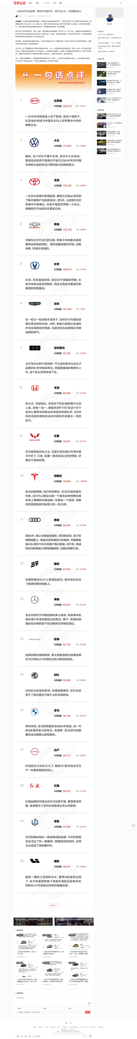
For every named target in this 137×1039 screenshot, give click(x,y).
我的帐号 (40, 1027)
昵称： (20, 1008)
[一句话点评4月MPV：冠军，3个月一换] (27, 941)
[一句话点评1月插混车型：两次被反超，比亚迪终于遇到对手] (54, 969)
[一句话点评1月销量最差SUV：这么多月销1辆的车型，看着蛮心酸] (80, 969)
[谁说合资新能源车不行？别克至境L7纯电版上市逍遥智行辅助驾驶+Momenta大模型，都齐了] (101, 151)
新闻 (30, 3)
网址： (71, 1008)
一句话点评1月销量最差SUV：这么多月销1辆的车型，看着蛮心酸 (79, 980)
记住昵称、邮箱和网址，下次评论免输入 (29, 1012)
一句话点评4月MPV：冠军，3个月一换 (27, 953)
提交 (88, 1012)
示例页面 (64, 1027)
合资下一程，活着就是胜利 (106, 34)
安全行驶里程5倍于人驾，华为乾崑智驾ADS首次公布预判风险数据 (114, 64)
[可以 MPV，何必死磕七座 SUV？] (101, 125)
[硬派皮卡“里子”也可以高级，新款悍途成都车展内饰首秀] (101, 116)
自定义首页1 (83, 1027)
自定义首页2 (92, 1027)
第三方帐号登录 (74, 1027)
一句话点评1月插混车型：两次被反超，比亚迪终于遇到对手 (53, 980)
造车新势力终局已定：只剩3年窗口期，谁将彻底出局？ (114, 82)
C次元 (54, 3)
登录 (59, 1027)
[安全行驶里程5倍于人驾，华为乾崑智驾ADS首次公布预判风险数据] (101, 63)
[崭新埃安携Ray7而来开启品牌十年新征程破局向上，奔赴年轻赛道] (101, 142)
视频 (60, 3)
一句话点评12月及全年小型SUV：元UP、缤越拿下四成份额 (79, 953)
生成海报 (37, 1036)
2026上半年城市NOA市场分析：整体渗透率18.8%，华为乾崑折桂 (114, 100)
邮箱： (45, 1008)
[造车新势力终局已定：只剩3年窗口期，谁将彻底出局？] (101, 80)
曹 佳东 (20, 16)
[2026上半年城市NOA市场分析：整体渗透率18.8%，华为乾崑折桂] (101, 98)
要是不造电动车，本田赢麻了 (106, 51)
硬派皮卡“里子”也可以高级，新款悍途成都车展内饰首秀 (114, 116)
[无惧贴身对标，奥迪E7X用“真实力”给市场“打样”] (101, 89)
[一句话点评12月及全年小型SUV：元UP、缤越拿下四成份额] (80, 941)
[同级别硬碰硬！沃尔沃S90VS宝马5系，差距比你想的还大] (101, 134)
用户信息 (52, 1027)
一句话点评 (46, 3)
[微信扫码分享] (29, 1036)
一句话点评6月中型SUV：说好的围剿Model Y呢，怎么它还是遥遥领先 (27, 980)
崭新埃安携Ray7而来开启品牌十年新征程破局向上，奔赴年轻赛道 (114, 142)
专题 (37, 3)
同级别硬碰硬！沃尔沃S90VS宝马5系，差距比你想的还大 (114, 133)
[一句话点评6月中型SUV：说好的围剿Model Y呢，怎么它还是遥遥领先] (27, 969)
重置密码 (100, 1027)
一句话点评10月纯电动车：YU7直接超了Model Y (53, 953)
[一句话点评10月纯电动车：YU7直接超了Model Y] (54, 941)
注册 (47, 1027)
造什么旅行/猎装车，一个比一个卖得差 (109, 43)
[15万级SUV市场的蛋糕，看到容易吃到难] (101, 72)
